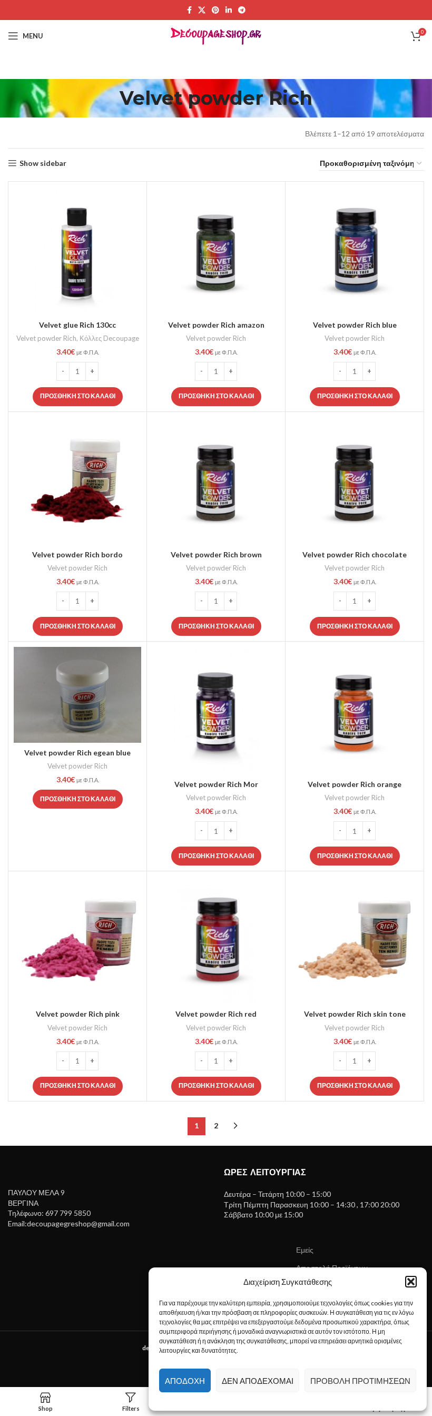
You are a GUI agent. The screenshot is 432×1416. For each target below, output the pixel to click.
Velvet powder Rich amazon (216, 324)
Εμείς (304, 1249)
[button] (411, 1281)
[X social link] (202, 10)
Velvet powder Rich (46, 338)
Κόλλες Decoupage (109, 338)
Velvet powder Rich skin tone (355, 1013)
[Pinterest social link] (215, 10)
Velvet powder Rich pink (78, 1013)
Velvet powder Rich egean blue (77, 752)
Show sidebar (42, 163)
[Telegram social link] (242, 10)
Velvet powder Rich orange (354, 784)
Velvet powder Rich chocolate (354, 554)
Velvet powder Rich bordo (77, 554)
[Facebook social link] (189, 10)
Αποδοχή (185, 1380)
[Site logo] (216, 35)
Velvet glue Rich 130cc (77, 324)
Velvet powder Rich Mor (216, 784)
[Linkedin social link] (228, 10)
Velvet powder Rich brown (216, 554)
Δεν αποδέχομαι (257, 1380)
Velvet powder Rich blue (355, 324)
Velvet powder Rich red (216, 1013)
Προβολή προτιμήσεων (360, 1380)
